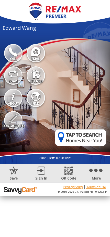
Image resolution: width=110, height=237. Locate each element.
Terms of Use (96, 187)
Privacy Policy (73, 187)
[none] (14, 173)
